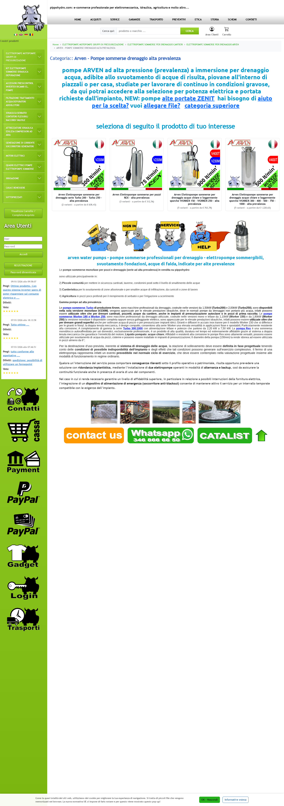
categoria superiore (212, 105)
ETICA (198, 19)
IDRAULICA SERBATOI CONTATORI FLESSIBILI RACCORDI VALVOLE (17, 116)
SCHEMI (232, 19)
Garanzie (134, 19)
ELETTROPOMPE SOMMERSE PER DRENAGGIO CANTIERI (155, 44)
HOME (77, 19)
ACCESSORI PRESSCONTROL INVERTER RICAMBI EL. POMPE (19, 87)
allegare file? (162, 105)
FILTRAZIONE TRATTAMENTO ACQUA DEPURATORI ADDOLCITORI (20, 101)
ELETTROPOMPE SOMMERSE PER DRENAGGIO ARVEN (213, 44)
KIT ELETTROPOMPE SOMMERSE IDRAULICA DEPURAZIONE (17, 72)
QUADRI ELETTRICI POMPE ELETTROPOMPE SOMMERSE (20, 167)
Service (115, 19)
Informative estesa (235, 799)
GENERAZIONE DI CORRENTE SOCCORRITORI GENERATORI (20, 144)
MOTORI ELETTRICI (15, 155)
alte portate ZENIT (188, 98)
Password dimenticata (23, 272)
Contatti (251, 19)
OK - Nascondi (209, 799)
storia (215, 19)
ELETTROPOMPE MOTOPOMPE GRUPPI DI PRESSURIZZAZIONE (21, 57)
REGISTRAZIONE (23, 265)
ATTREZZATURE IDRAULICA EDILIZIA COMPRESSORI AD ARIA (19, 131)
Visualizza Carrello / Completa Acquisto (23, 213)
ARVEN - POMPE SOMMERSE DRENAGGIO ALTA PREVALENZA (85, 47)
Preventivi (179, 19)
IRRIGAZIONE (12, 178)
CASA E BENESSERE (15, 187)
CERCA (189, 30)
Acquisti (95, 19)
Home (56, 44)
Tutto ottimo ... (20, 324)
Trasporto (156, 19)
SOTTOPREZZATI (14, 197)
